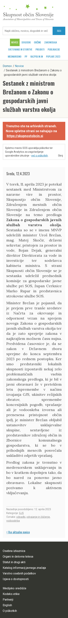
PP (26, 56)
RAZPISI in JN (36, 56)
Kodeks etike (11, 594)
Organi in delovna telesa (18, 556)
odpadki (20, 516)
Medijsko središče (14, 588)
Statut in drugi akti (14, 562)
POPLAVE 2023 (53, 56)
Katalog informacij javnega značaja (24, 568)
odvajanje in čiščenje (38, 516)
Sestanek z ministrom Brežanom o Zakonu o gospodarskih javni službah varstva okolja (29, 96)
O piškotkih (10, 611)
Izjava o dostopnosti (16, 579)
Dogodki (26, 42)
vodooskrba (13, 520)
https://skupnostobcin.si (25, 136)
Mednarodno (14, 56)
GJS (21, 513)
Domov (7, 66)
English (7, 605)
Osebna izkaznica (14, 551)
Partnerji (8, 599)
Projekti (40, 49)
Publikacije (54, 49)
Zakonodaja (50, 42)
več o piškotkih (39, 155)
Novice (14, 42)
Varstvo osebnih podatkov (19, 573)
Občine (37, 42)
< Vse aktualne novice (18, 532)
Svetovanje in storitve (20, 49)
